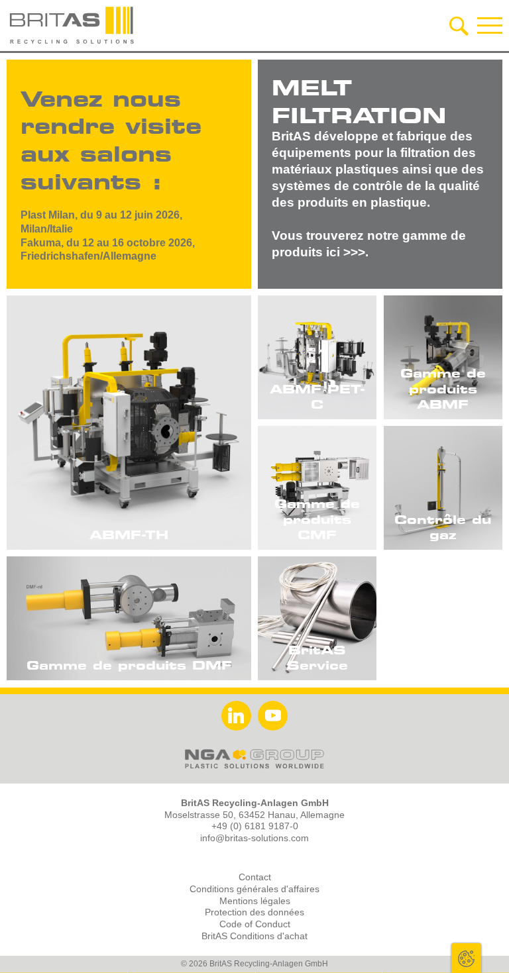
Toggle (466, 958)
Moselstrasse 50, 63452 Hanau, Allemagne (254, 815)
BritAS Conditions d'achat (254, 936)
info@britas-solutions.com (254, 838)
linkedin (236, 716)
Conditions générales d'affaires (254, 889)
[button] (489, 25)
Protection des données (254, 912)
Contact (255, 877)
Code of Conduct (254, 924)
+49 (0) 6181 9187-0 (254, 826)
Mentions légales (254, 901)
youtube (273, 716)
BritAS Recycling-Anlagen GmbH (73, 25)
